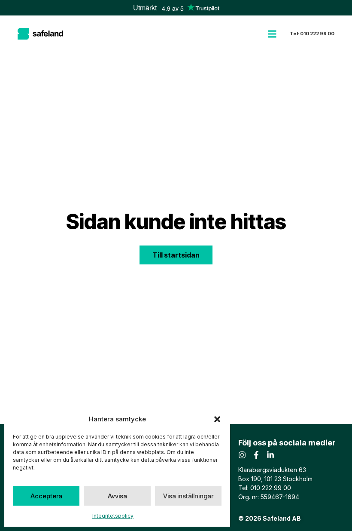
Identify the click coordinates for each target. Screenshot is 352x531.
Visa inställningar (188, 496)
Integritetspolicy (113, 516)
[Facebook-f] (256, 455)
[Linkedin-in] (270, 455)
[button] (217, 419)
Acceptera (46, 496)
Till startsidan (176, 255)
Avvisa (117, 496)
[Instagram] (242, 455)
